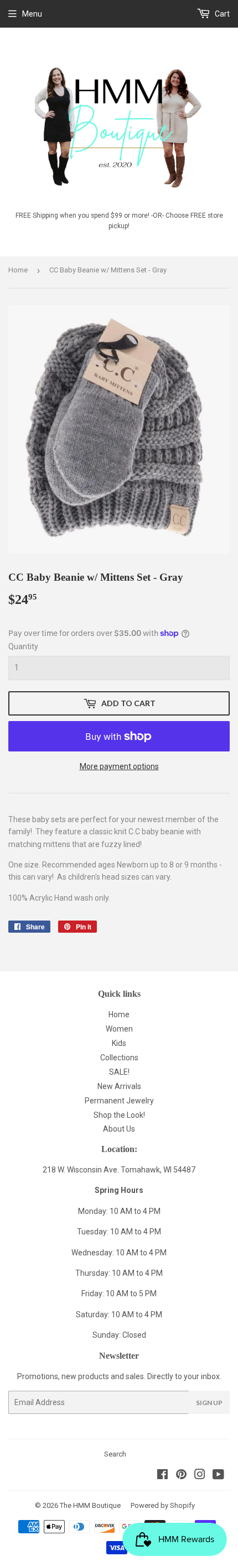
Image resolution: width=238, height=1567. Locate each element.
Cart (221, 13)
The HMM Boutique (90, 1505)
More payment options (119, 766)
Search (115, 1454)
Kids (119, 1043)
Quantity (23, 646)
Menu (32, 13)
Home (18, 270)
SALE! (119, 1072)
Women (119, 1028)
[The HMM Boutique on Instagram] (199, 1475)
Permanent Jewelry (119, 1100)
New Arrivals (119, 1086)
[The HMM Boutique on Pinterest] (181, 1475)
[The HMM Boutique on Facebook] (162, 1475)
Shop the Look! (119, 1115)
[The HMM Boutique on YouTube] (218, 1475)
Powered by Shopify (163, 1505)
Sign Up (209, 1402)
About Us (119, 1128)
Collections (119, 1057)
